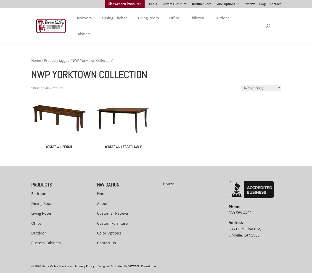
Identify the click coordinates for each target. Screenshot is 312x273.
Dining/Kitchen (115, 18)
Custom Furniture (173, 4)
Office (174, 18)
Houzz (168, 183)
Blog (262, 4)
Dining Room (42, 203)
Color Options (225, 4)
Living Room (148, 18)
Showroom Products (124, 4)
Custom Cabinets (46, 242)
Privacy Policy (84, 266)
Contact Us (106, 242)
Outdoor (221, 18)
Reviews (249, 4)
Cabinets (83, 33)
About (153, 4)
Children (197, 18)
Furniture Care (200, 4)
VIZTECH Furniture (142, 266)
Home (36, 60)
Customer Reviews (113, 213)
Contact (275, 4)
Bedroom (84, 18)
